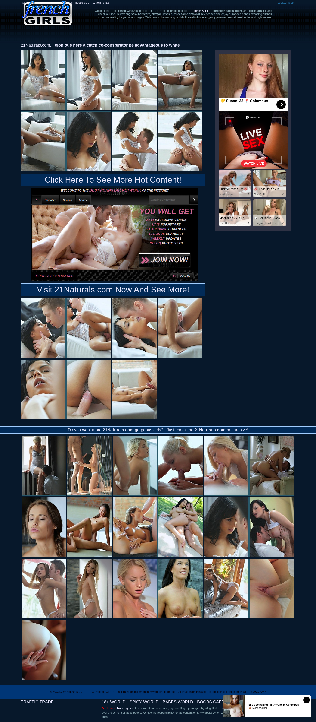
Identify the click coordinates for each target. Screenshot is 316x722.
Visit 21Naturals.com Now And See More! (113, 289)
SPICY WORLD (144, 702)
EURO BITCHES (101, 3)
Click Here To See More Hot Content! (113, 179)
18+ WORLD (114, 702)
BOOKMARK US (286, 3)
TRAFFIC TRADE (37, 702)
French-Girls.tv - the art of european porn (47, 10)
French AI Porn (202, 11)
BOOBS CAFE (82, 3)
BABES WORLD (178, 702)
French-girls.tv (125, 708)
